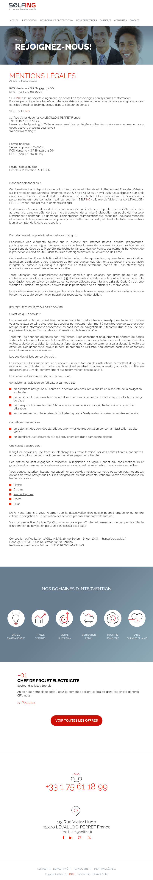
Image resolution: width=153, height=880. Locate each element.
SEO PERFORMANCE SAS (67, 545)
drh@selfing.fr (81, 832)
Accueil (13, 80)
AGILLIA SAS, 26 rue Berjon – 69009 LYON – (85, 538)
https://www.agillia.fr (114, 538)
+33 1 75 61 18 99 (77, 786)
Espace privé (60, 869)
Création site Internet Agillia (92, 874)
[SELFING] (22, 6)
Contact (42, 869)
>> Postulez (26, 702)
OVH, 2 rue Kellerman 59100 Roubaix (49, 542)
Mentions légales (105, 869)
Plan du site (81, 869)
